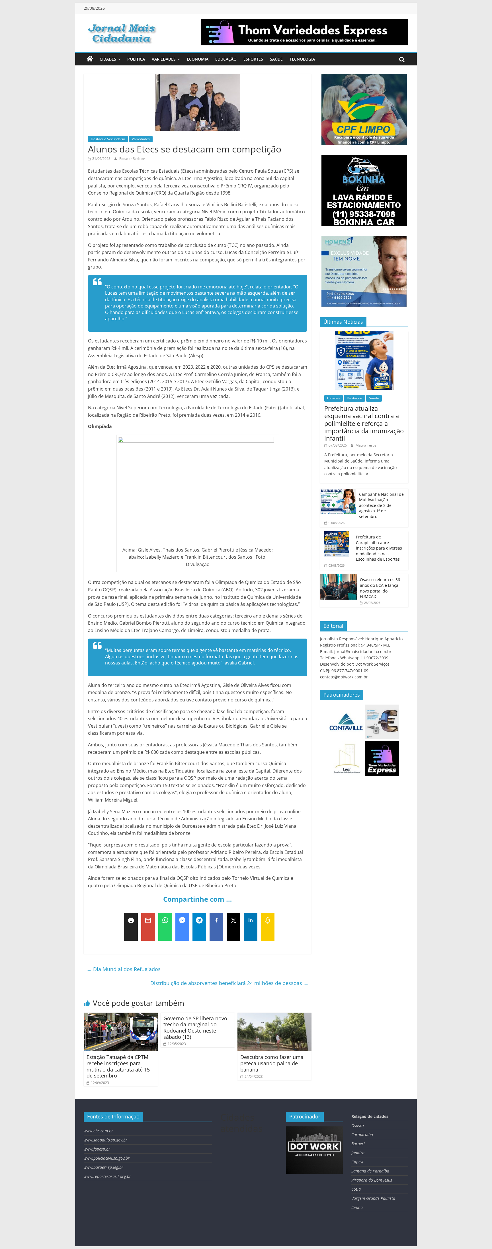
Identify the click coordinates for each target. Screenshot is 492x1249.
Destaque (354, 398)
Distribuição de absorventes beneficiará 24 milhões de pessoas (229, 983)
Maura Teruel (366, 445)
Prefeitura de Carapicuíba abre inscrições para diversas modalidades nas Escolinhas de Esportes (379, 548)
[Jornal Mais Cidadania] (90, 59)
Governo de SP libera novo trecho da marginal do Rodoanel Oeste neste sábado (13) (195, 1027)
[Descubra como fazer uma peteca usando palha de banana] (274, 1016)
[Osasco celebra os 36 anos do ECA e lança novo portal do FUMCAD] (338, 577)
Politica (136, 59)
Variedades (164, 59)
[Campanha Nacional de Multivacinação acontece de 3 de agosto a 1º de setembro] (338, 491)
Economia (197, 59)
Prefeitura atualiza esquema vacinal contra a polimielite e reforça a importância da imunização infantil (364, 423)
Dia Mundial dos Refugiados (124, 969)
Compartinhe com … (197, 899)
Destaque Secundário (108, 139)
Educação (226, 59)
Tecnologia (302, 59)
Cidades (108, 59)
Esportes (253, 59)
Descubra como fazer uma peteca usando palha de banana (272, 1063)
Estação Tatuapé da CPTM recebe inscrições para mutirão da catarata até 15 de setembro (118, 1066)
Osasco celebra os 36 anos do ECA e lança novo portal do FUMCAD (380, 588)
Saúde (276, 59)
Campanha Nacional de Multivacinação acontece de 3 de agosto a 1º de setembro (381, 505)
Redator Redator (132, 158)
